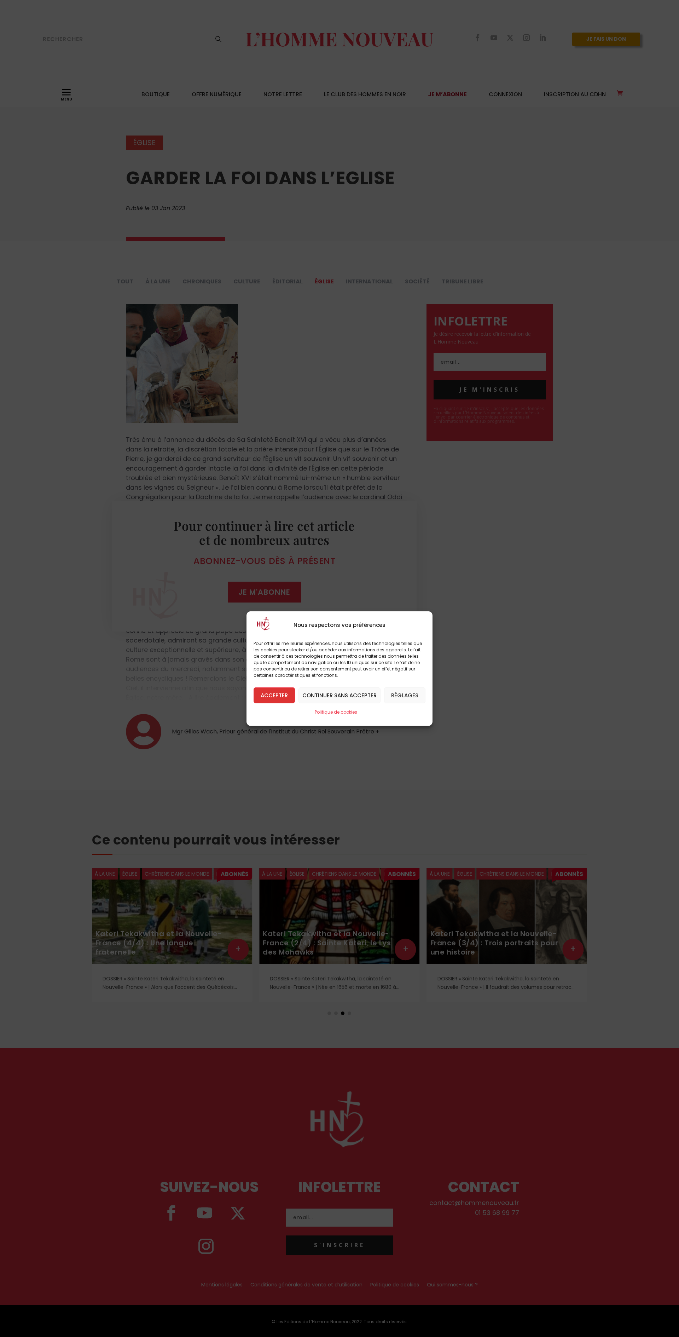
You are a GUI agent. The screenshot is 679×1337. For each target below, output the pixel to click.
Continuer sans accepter (339, 695)
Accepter (274, 695)
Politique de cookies (336, 712)
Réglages (404, 695)
